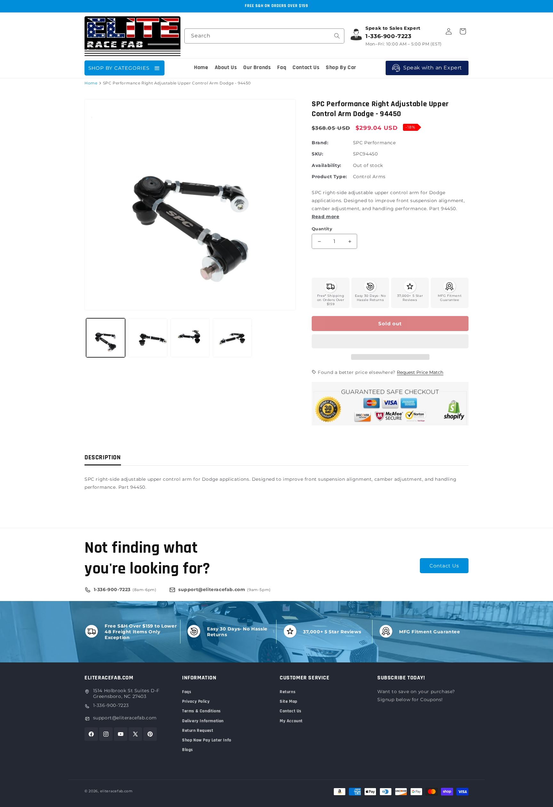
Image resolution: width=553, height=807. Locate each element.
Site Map (288, 701)
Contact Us (444, 566)
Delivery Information (203, 721)
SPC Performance (374, 143)
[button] (390, 341)
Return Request (197, 730)
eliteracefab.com (116, 791)
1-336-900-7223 (111, 705)
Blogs (187, 750)
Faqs (186, 692)
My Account (291, 721)
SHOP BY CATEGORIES (118, 68)
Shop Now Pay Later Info (206, 740)
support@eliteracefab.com (125, 718)
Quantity (322, 228)
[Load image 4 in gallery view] (232, 337)
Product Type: (329, 176)
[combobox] (264, 36)
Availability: (326, 165)
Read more (325, 216)
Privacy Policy (196, 701)
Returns (287, 692)
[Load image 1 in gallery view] (105, 337)
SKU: (317, 154)
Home (90, 83)
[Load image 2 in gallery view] (147, 337)
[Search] (337, 36)
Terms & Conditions (201, 711)
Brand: (320, 143)
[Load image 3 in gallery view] (190, 337)
